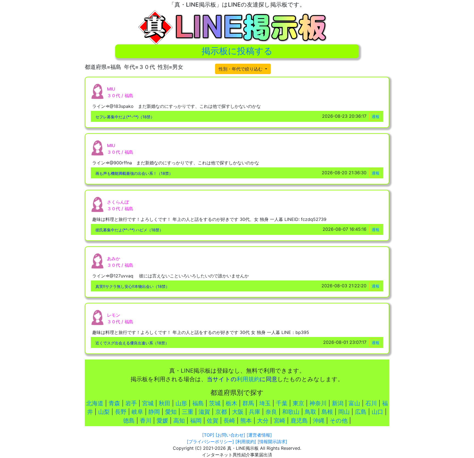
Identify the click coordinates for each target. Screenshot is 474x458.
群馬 (248, 403)
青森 (114, 403)
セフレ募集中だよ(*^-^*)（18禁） (124, 116)
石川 (371, 403)
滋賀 (204, 411)
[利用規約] (245, 441)
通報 (375, 116)
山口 (377, 411)
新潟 (337, 403)
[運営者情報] (259, 435)
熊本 (246, 420)
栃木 (231, 403)
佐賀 (212, 420)
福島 (198, 403)
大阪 (238, 411)
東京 (298, 403)
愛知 (171, 411)
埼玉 (265, 403)
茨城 (215, 403)
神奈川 (318, 403)
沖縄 (319, 420)
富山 (354, 403)
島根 (327, 411)
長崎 (229, 420)
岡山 (344, 411)
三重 (187, 411)
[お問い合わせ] (230, 435)
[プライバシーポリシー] (210, 441)
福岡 (196, 420)
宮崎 (279, 420)
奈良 (271, 411)
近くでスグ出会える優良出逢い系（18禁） (132, 343)
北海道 (94, 403)
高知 (179, 420)
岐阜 (137, 411)
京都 (221, 411)
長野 (120, 411)
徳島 (129, 420)
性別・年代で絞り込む (241, 69)
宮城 (148, 403)
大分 (263, 420)
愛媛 (162, 420)
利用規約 (248, 379)
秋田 (164, 403)
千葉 (281, 403)
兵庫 (254, 411)
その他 (339, 420)
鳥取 (310, 411)
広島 (360, 411)
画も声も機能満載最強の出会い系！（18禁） (134, 173)
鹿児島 (299, 420)
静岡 (154, 411)
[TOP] (208, 435)
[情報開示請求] (272, 441)
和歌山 (291, 411)
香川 (145, 420)
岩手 (131, 403)
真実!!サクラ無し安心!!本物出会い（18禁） (132, 286)
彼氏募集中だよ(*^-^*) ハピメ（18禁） (129, 229)
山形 (181, 403)
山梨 (104, 411)
